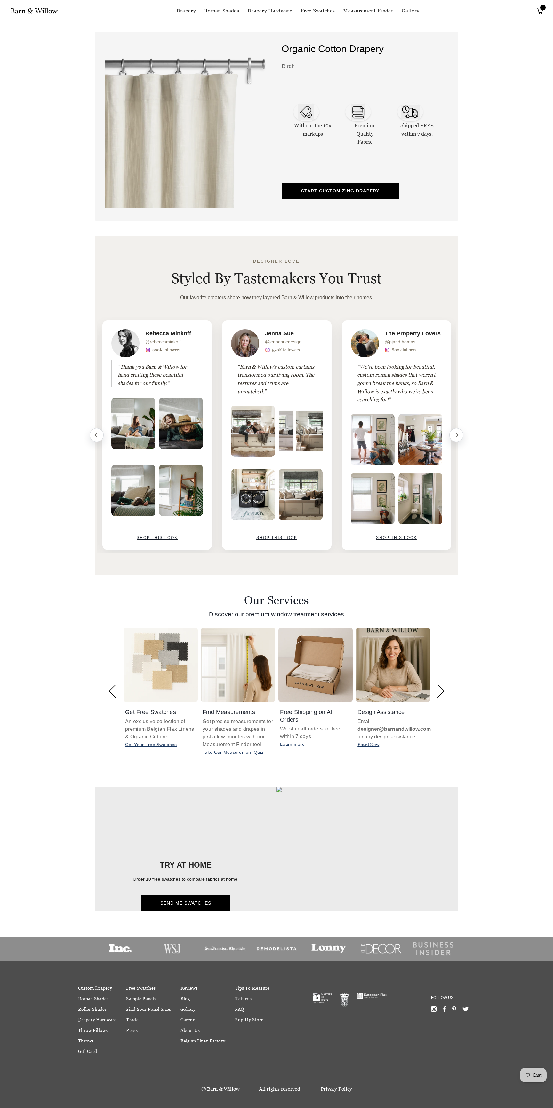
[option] (157, 435)
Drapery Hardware (269, 11)
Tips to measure (252, 988)
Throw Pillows (93, 1030)
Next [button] (440, 691)
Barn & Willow (223, 1089)
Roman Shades (221, 11)
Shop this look (157, 537)
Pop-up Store (249, 1019)
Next (456, 435)
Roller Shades (92, 1009)
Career (187, 1019)
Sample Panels (141, 998)
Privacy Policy (336, 1089)
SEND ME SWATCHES (185, 903)
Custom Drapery (95, 988)
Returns (243, 998)
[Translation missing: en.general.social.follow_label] (434, 1010)
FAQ (239, 1009)
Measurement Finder (368, 11)
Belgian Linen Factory (202, 1040)
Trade (132, 1019)
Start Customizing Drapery (340, 190)
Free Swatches (318, 11)
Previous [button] (112, 691)
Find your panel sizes (148, 1009)
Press (131, 1030)
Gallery (410, 11)
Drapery (186, 11)
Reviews (188, 988)
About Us (190, 1030)
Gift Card (87, 1051)
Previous (97, 435)
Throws (86, 1040)
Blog (185, 998)
